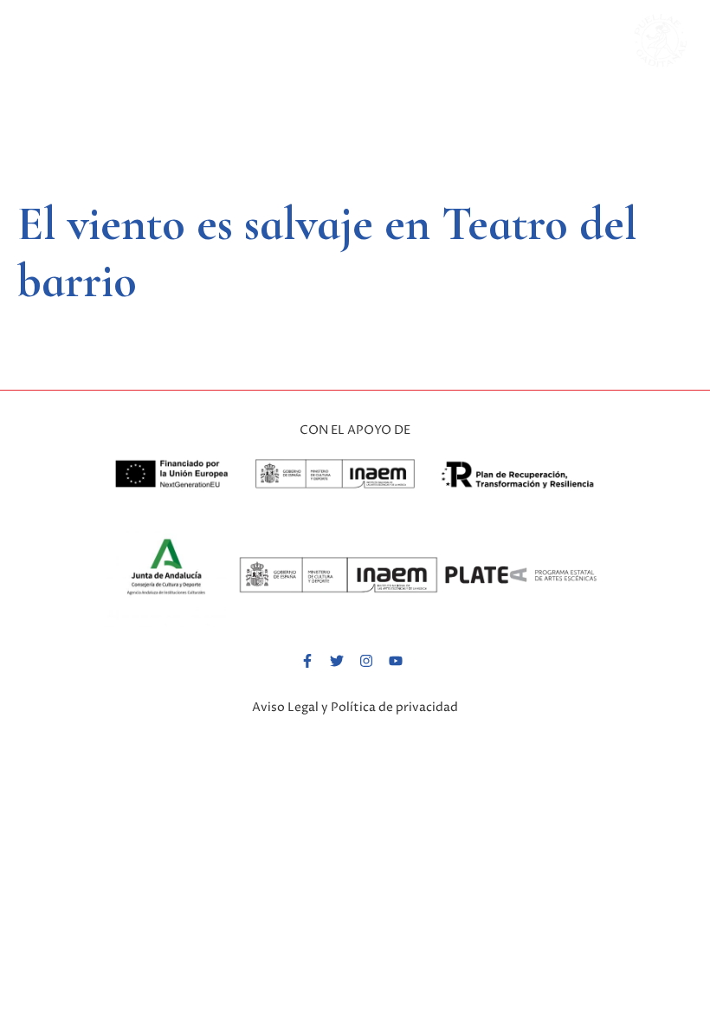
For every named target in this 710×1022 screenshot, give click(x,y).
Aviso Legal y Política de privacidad (355, 707)
